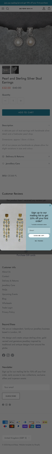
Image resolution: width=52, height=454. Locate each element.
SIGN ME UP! (39, 235)
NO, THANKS (39, 241)
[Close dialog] (50, 205)
